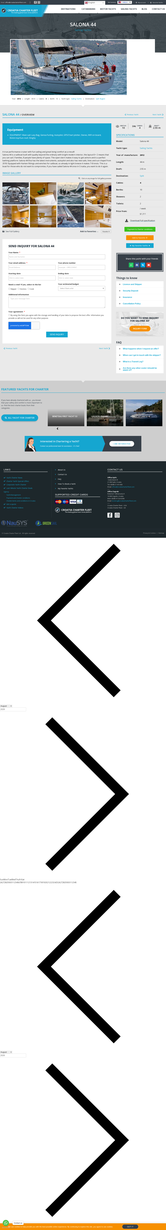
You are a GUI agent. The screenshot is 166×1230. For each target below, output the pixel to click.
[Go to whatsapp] (6, 1223)
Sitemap (161, 533)
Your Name (14, 252)
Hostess (23, 289)
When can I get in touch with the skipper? (142, 355)
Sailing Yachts (129, 9)
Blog (144, 9)
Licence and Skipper (132, 284)
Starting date (15, 273)
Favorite (105, 231)
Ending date (63, 273)
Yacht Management (13, 495)
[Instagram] (39, 2)
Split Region (100, 99)
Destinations (68, 9)
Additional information (19, 294)
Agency (6, 492)
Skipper (14, 289)
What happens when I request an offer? (141, 349)
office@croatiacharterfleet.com (15, 2)
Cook (32, 289)
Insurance (127, 297)
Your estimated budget (68, 284)
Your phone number (67, 263)
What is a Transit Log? (133, 362)
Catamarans (88, 9)
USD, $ (125, 2)
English (91, 3)
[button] (131, 265)
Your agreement (16, 312)
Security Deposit (130, 291)
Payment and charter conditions (18, 498)
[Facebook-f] (35, 2)
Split (142, 176)
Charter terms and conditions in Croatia (20, 501)
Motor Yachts (108, 9)
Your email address (17, 263)
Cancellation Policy (132, 304)
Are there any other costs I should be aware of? (140, 369)
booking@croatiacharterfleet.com (124, 501)
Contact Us (158, 9)
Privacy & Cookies (149, 533)
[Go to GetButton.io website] (6, 1227)
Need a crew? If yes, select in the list (25, 284)
